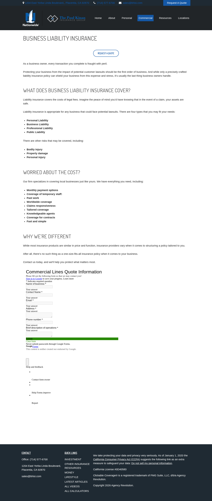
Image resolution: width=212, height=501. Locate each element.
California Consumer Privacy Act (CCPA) (116, 459)
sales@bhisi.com (132, 2)
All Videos (72, 486)
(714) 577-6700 (106, 2)
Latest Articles (76, 481)
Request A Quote (177, 2)
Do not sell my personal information (151, 463)
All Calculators (77, 491)
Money (69, 472)
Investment (73, 459)
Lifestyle (71, 477)
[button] (98, 18)
